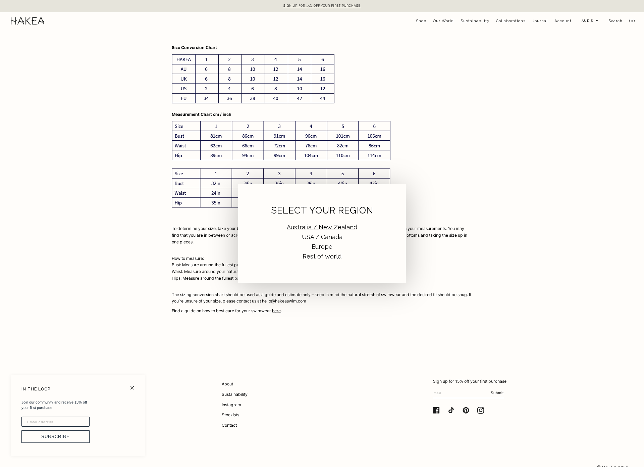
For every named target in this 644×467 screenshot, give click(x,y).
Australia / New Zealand (322, 227)
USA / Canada (322, 236)
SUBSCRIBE (55, 436)
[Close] (135, 385)
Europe (322, 246)
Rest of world (322, 256)
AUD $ (587, 20)
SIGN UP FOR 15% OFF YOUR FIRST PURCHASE (322, 5)
